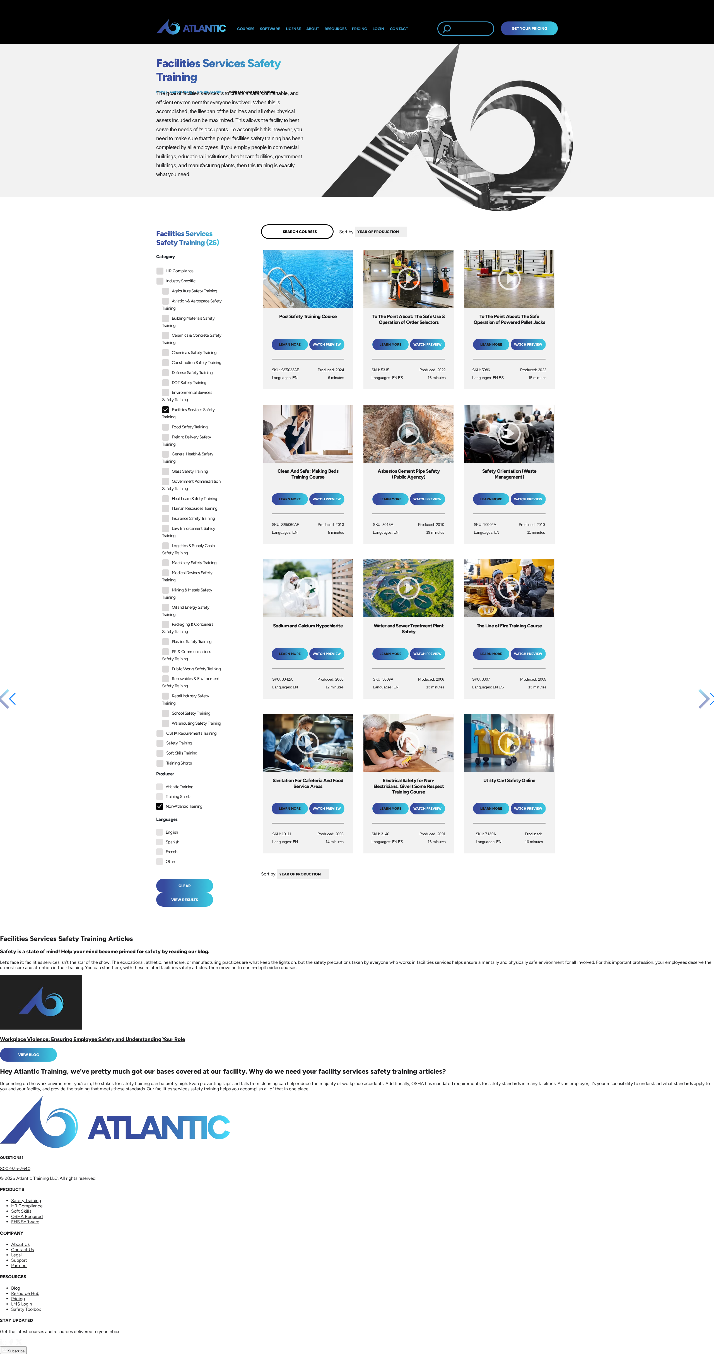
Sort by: (346, 231)
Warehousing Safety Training (196, 723)
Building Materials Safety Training (188, 322)
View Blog (28, 1054)
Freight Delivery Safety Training (186, 441)
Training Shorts (179, 763)
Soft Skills (21, 1211)
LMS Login (21, 1304)
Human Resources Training (195, 508)
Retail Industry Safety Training (185, 699)
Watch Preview (327, 344)
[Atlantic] (191, 29)
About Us (20, 1244)
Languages (167, 819)
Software (270, 28)
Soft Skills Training (181, 753)
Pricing (18, 1298)
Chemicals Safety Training (194, 352)
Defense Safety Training (192, 372)
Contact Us (22, 1249)
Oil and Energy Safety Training (185, 611)
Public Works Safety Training (196, 668)
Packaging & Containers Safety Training (187, 628)
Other (171, 861)
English (172, 832)
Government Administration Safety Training (191, 485)
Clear (184, 886)
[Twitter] (19, 1343)
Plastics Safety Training (192, 641)
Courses (245, 28)
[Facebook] (12, 1343)
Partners (19, 1265)
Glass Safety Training (190, 471)
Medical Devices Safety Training (187, 576)
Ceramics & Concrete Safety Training (191, 339)
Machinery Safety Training (194, 562)
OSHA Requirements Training (191, 733)
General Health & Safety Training (187, 458)
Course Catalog (181, 92)
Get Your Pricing (529, 28)
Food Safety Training (190, 427)
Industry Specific (209, 92)
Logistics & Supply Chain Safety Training (188, 549)
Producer (165, 774)
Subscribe (16, 1351)
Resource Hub (25, 1293)
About (312, 28)
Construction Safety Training (196, 362)
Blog (15, 1288)
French (171, 851)
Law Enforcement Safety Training (188, 532)
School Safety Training (191, 713)
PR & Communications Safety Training (186, 655)
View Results (184, 899)
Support (19, 1260)
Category (165, 256)
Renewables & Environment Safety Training (190, 682)
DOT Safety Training (189, 382)
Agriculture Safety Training (194, 290)
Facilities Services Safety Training (250, 92)
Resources (335, 28)
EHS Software (25, 1221)
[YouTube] (26, 1343)
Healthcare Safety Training (194, 498)
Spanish (172, 842)
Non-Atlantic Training (184, 806)
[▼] (408, 232)
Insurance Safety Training (193, 518)
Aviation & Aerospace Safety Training (192, 305)
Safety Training (179, 743)
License (293, 28)
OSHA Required (27, 1216)
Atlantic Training (179, 786)
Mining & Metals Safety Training (187, 594)
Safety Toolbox (26, 1309)
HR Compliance (180, 270)
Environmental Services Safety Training (187, 396)
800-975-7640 (15, 1168)
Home (160, 92)
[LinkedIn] (4, 1343)
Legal (16, 1255)
